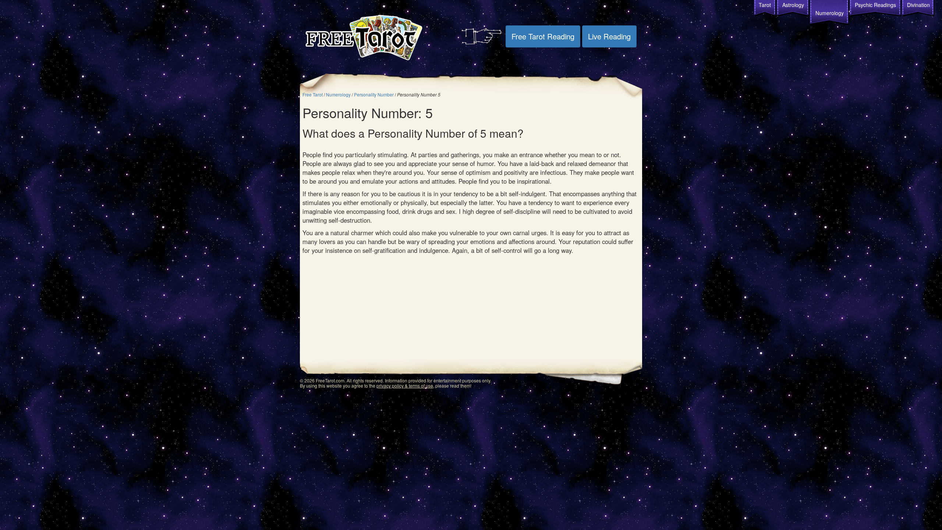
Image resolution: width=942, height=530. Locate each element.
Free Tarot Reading (542, 36)
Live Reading (609, 36)
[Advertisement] (471, 309)
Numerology (829, 13)
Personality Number (374, 94)
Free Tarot (312, 94)
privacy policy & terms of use (404, 385)
